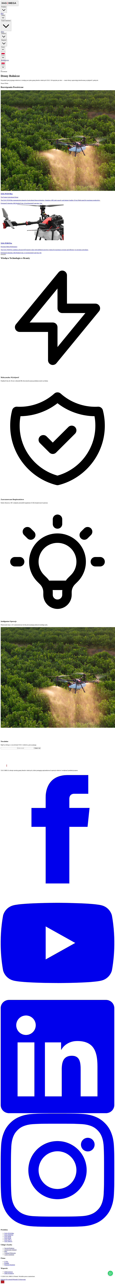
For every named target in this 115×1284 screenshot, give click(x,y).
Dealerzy (3, 33)
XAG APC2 (7, 1239)
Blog (2, 13)
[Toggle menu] (1, 70)
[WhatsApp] (110, 1273)
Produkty (3, 7)
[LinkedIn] (57, 1112)
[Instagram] (57, 1226)
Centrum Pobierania (10, 1253)
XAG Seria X (8, 1241)
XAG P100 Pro (8, 1235)
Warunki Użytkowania (19, 1279)
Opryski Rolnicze (9, 1248)
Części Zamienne (6, 20)
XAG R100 (7, 1238)
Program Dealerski (9, 1265)
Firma (2, 47)
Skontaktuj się (5, 60)
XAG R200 (7, 1236)
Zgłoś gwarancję (9, 1273)
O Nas (6, 1261)
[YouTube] (57, 999)
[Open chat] (2, 1281)
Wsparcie (3, 40)
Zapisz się (37, 748)
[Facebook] (57, 885)
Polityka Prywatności (7, 1279)
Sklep (2, 32)
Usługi (3, 15)
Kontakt (6, 1263)
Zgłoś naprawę (8, 1272)
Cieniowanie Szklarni (10, 1250)
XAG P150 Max (9, 1233)
